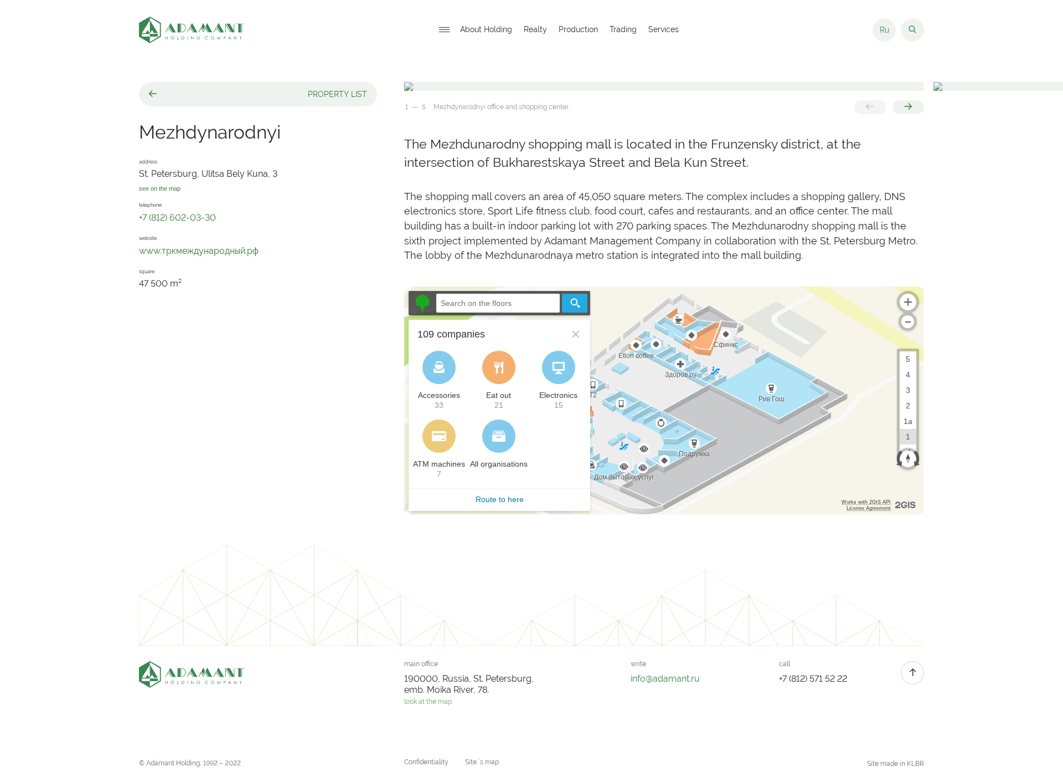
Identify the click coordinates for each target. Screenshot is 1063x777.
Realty (535, 29)
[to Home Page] (192, 30)
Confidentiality (426, 762)
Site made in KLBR (895, 764)
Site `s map (482, 762)
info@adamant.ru (665, 678)
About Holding (486, 29)
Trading (623, 29)
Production (578, 29)
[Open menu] (444, 30)
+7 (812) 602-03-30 (177, 217)
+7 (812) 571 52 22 (813, 678)
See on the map (159, 189)
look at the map (428, 702)
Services (663, 29)
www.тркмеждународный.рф (199, 251)
